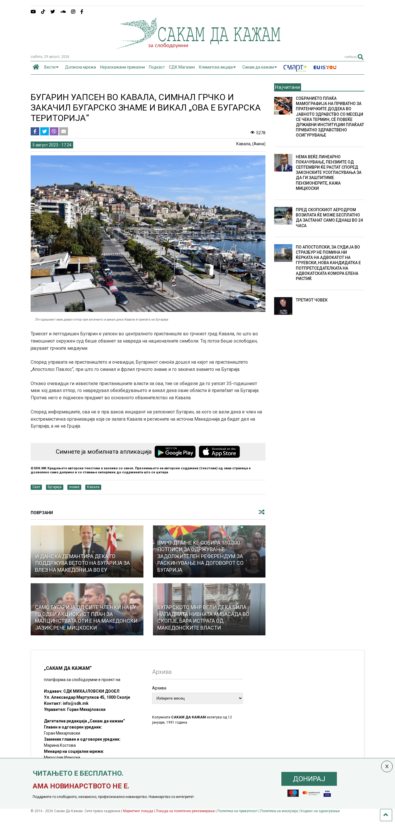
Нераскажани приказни (122, 67)
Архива (159, 688)
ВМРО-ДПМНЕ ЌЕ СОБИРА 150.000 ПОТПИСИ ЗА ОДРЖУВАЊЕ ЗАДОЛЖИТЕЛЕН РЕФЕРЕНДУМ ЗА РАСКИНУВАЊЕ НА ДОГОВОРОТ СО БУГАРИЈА (200, 556)
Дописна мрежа (80, 67)
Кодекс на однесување (320, 811)
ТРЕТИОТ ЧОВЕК (312, 300)
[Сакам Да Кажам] (197, 47)
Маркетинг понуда (138, 811)
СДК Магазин (182, 67)
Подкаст (157, 67)
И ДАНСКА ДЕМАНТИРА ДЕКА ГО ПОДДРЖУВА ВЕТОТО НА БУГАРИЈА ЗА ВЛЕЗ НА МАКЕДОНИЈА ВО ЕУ (82, 563)
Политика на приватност (237, 811)
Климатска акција (216, 67)
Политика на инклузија (279, 811)
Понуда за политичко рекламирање (185, 811)
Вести (50, 67)
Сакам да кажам (258, 67)
